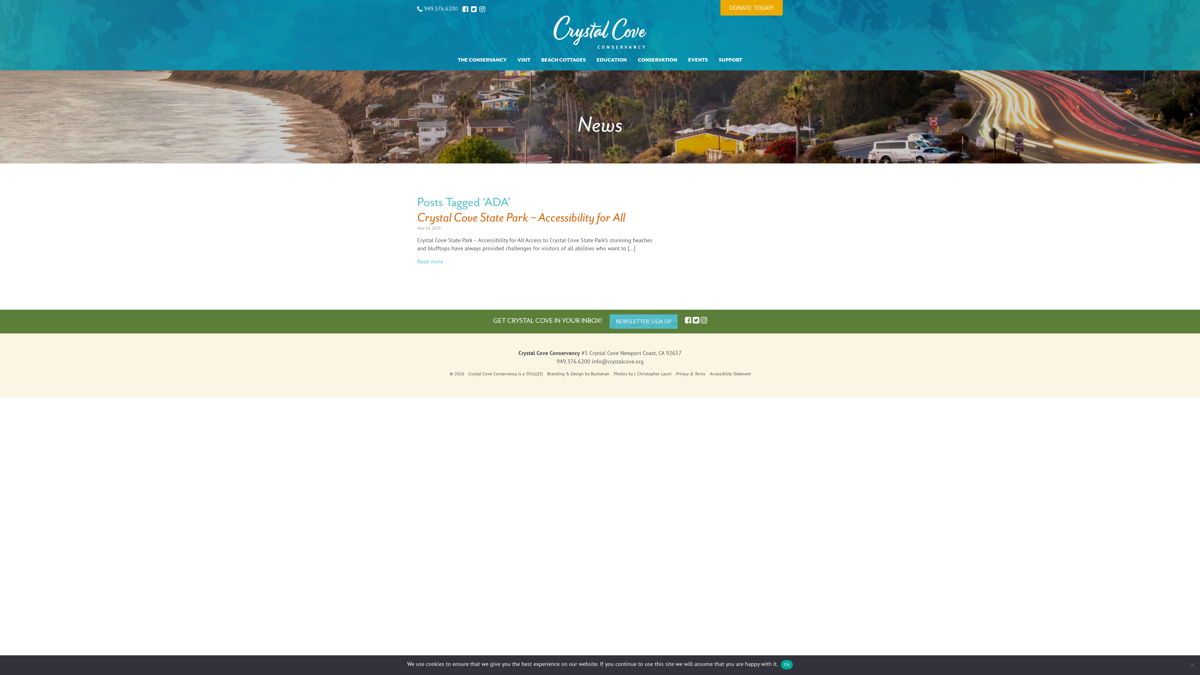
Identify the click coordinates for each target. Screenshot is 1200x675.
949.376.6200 (440, 8)
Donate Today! (751, 8)
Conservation (657, 60)
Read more (430, 261)
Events (698, 60)
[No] (1192, 665)
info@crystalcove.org (618, 361)
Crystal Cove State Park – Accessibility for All (521, 217)
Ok (787, 664)
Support (730, 60)
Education (612, 60)
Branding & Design (565, 374)
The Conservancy (482, 60)
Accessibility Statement (730, 374)
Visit (524, 60)
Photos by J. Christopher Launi (643, 374)
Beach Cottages (563, 60)
